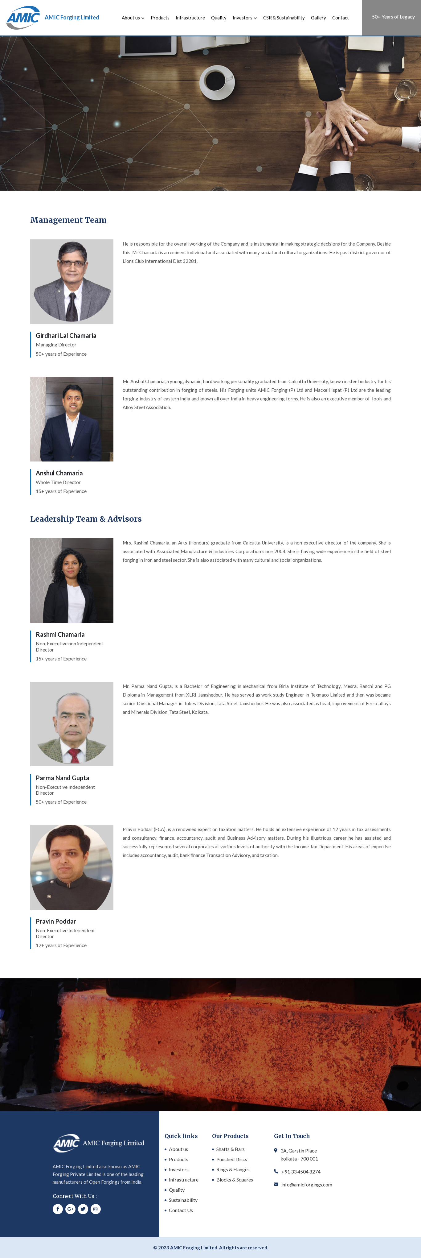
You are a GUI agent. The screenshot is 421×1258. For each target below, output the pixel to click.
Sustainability (183, 1200)
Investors (242, 17)
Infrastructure (190, 17)
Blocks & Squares (234, 1179)
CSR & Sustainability (284, 17)
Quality (219, 17)
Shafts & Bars (230, 1149)
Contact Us (181, 1210)
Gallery (318, 17)
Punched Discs (231, 1159)
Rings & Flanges (233, 1169)
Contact (340, 17)
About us (131, 17)
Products (160, 17)
